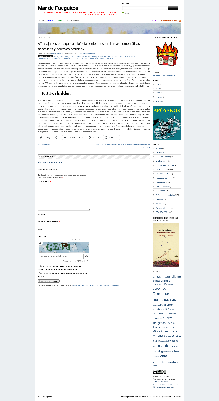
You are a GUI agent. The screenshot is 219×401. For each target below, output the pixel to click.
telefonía (93, 58)
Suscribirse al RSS (169, 21)
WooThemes (175, 397)
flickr (157, 84)
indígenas (159, 323)
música (156, 340)
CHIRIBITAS (161, 152)
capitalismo (58, 56)
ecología (156, 305)
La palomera (161, 182)
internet (108, 56)
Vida (163, 356)
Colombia (165, 281)
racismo (174, 346)
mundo (168, 337)
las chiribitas (73, 21)
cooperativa (70, 56)
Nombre (42, 214)
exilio (162, 309)
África (155, 366)
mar (163, 328)
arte (162, 277)
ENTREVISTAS (44, 38)
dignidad (173, 300)
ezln (167, 308)
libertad (157, 327)
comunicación (160, 284)
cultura (170, 285)
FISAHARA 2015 (162, 174)
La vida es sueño (163, 187)
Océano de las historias (165, 195)
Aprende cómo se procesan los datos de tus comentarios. (96, 285)
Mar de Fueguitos (58, 8)
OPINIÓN (159, 199)
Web (40, 229)
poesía (163, 345)
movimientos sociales (129, 56)
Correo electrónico (49, 222)
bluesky (159, 101)
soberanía (65, 58)
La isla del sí (44, 145)
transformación (106, 58)
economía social (83, 56)
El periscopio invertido (165, 165)
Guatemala (157, 319)
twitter (158, 93)
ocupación (164, 341)
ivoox (158, 88)
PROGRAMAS (161, 212)
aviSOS (159, 148)
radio (154, 351)
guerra (168, 318)
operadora (43, 58)
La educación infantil (164, 178)
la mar (50, 21)
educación (167, 304)
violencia (160, 361)
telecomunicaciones (79, 58)
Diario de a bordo (163, 157)
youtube (159, 97)
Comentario (44, 181)
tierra (176, 351)
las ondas (60, 21)
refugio (161, 351)
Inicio (127, 13)
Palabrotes (160, 204)
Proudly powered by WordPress (133, 397)
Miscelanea (160, 191)
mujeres (159, 336)
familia (172, 309)
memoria (170, 327)
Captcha (43, 236)
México (176, 336)
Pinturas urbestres (163, 208)
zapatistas (173, 362)
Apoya (154, 21)
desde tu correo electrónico (164, 75)
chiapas (156, 280)
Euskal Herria (97, 56)
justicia (170, 323)
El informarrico (161, 161)
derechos (159, 288)
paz (154, 346)
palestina (173, 340)
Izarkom (115, 56)
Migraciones (160, 331)
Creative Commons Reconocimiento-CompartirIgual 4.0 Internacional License (166, 384)
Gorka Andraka (57, 53)
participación (54, 58)
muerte (173, 331)
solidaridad (169, 351)
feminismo (160, 313)
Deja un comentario (87, 53)
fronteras (172, 314)
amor (156, 276)
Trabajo (156, 357)
